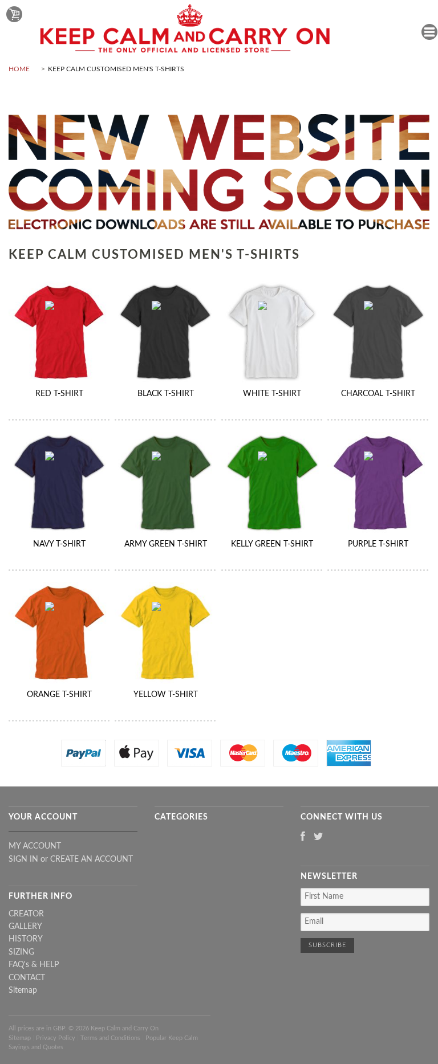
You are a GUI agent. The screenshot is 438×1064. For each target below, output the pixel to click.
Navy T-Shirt (59, 544)
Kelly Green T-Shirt (272, 544)
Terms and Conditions (110, 1038)
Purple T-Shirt (378, 544)
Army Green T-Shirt (165, 544)
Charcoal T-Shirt (378, 394)
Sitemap (23, 990)
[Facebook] (303, 837)
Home (19, 69)
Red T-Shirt (59, 394)
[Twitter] (318, 837)
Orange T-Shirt (59, 695)
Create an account (91, 859)
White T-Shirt (272, 394)
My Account (35, 846)
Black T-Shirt (165, 394)
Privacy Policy (55, 1038)
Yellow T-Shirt (165, 695)
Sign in (23, 859)
